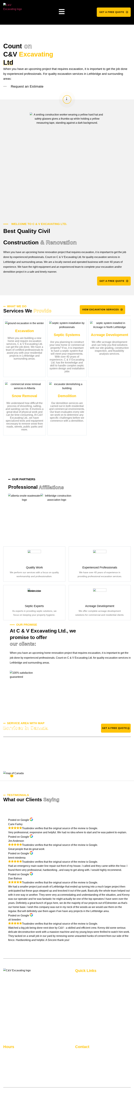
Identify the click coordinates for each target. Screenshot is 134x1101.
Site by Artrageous (54, 1093)
